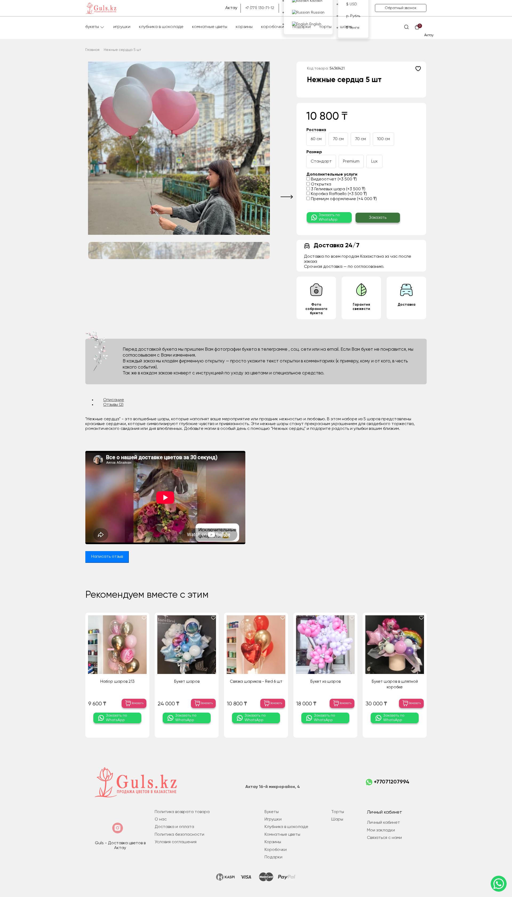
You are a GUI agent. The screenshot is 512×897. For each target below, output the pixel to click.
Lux (374, 161)
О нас (161, 819)
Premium (351, 161)
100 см (383, 139)
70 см (338, 139)
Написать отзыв (107, 557)
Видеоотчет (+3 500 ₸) (333, 179)
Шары (346, 27)
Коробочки (272, 27)
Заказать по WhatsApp (329, 217)
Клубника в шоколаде (161, 27)
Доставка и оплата (174, 827)
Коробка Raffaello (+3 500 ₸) (338, 194)
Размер (314, 152)
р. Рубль (353, 16)
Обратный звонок (401, 8)
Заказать (377, 218)
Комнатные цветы (209, 27)
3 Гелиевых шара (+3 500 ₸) (337, 189)
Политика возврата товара (182, 812)
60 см (316, 139)
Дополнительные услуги (331, 174)
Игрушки (121, 27)
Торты (325, 27)
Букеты (92, 27)
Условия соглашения (176, 842)
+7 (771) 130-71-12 (259, 8)
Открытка (320, 184)
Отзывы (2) (113, 405)
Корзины (244, 27)
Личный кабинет (383, 823)
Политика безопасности (179, 835)
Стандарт (321, 161)
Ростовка (316, 130)
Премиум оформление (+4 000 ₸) (343, 199)
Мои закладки (381, 830)
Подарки (302, 27)
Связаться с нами (384, 838)
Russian (317, 12)
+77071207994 (391, 782)
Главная (92, 50)
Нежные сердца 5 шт (122, 50)
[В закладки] (418, 68)
